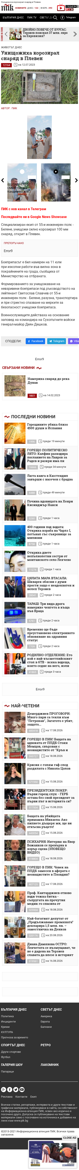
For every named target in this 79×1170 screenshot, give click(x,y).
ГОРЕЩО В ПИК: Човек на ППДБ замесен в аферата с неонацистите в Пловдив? (48, 870)
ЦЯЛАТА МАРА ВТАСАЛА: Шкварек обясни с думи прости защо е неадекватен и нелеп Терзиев (50, 583)
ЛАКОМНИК (50, 1065)
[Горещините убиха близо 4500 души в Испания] (14, 433)
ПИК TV (31, 17)
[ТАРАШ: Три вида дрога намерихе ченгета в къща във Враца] (14, 612)
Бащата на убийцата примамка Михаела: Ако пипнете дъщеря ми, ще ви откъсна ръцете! (49, 821)
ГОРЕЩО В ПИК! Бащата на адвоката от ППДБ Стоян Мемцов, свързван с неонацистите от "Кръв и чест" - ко (49, 744)
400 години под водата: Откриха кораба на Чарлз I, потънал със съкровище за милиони (49, 532)
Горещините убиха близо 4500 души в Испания (47, 426)
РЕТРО (46, 1045)
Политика (7, 1016)
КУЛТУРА (7, 1032)
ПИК (14, 108)
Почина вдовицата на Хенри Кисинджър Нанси (50, 503)
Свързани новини (18, 368)
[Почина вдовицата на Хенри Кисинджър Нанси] (14, 510)
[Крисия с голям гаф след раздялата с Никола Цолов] (14, 773)
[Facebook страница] (9, 1089)
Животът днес (11, 47)
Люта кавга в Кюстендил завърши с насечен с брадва (50, 477)
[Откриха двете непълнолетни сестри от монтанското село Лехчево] (14, 561)
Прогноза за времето (14, 1037)
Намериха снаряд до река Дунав (48, 381)
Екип (33, 1096)
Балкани (46, 1026)
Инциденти (8, 1021)
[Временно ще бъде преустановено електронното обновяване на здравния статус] (14, 638)
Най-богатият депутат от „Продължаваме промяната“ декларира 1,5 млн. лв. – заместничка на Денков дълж (50, 924)
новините (20, 8)
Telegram (71, 17)
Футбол (5, 1057)
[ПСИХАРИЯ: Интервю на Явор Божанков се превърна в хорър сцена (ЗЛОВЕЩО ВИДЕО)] (14, 850)
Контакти (21, 1096)
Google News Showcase (48, 217)
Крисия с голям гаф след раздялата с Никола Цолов (48, 766)
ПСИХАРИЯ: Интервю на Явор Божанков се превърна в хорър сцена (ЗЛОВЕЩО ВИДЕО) (51, 847)
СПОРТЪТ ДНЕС (13, 1045)
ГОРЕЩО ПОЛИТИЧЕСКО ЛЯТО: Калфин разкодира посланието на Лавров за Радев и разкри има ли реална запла (47, 455)
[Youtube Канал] (21, 1089)
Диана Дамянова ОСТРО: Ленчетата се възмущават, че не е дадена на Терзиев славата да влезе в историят (51, 949)
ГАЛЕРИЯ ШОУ (12, 1065)
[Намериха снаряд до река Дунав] (14, 385)
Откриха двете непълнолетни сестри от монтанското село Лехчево (49, 556)
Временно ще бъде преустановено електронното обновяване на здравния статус (51, 635)
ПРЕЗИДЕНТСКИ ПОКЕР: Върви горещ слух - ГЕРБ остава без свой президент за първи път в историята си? (50, 796)
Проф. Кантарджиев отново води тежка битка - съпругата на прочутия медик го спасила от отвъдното (49, 898)
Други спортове (11, 1051)
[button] (75, 34)
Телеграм (38, 209)
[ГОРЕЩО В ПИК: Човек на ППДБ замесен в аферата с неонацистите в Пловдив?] (14, 876)
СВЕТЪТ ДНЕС (51, 1009)
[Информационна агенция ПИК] (7, 7)
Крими (5, 1026)
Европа (45, 1021)
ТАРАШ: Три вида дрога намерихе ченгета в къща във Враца (48, 607)
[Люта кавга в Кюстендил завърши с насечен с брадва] (14, 484)
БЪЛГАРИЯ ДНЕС (13, 17)
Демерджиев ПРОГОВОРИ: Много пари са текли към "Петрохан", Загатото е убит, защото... (50, 719)
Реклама (6, 1096)
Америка (46, 1016)
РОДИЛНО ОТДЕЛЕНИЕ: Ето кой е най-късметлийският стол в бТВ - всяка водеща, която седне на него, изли (49, 660)
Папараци (7, 1071)
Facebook (37, 341)
